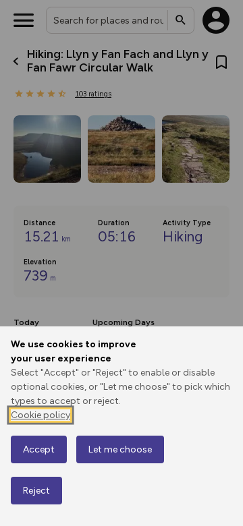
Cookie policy (40, 415)
